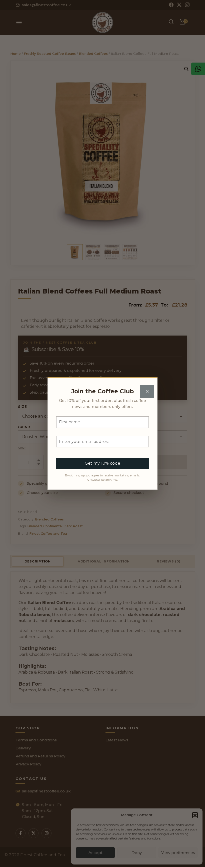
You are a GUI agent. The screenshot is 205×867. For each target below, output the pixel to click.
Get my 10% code (102, 463)
